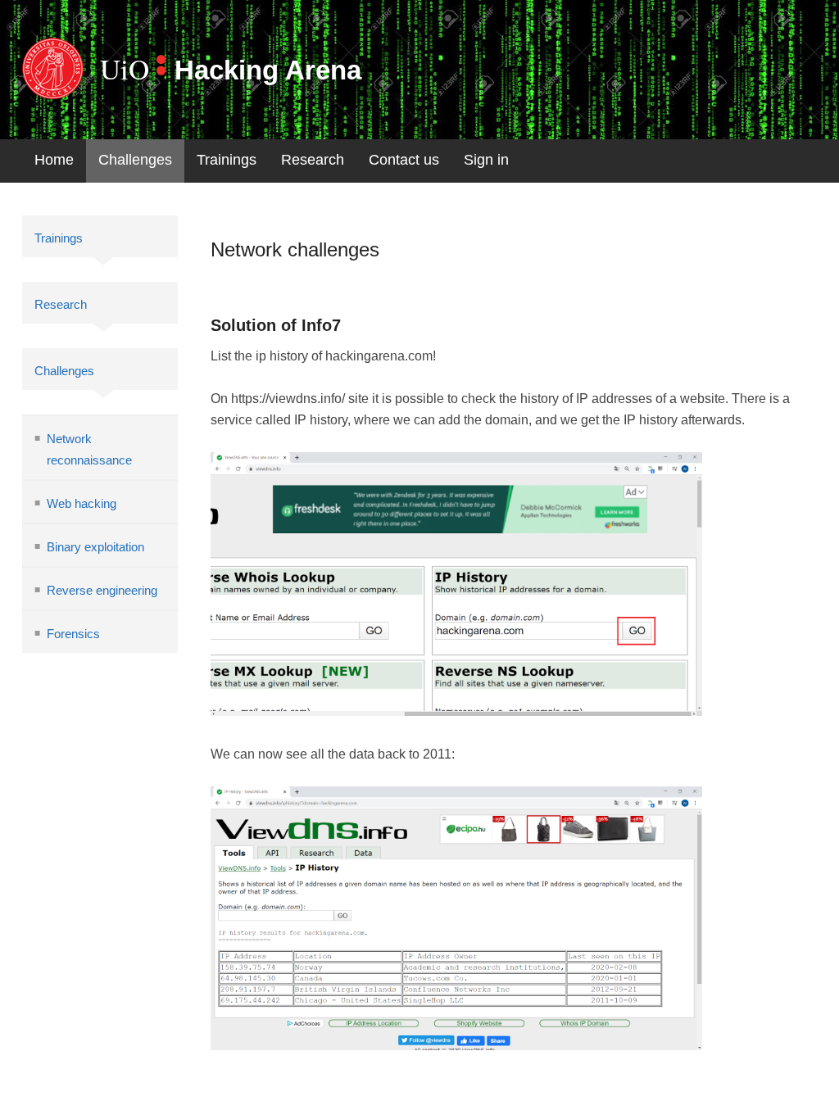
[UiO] (53, 68)
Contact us (404, 160)
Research (312, 160)
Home (54, 160)
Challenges (135, 160)
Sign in (486, 160)
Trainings (226, 160)
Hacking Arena (268, 70)
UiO (124, 68)
